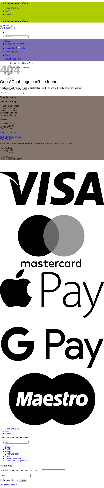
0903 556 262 (6, 139)
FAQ (7, 11)
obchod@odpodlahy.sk (10, 137)
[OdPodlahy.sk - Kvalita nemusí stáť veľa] (7, 27)
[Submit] (1, 95)
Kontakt (8, 14)
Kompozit (9, 48)
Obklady (9, 41)
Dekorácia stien (12, 454)
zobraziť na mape (8, 133)
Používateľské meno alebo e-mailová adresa (20, 471)
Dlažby (8, 45)
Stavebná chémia (13, 458)
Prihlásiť (23, 480)
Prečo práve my (12, 8)
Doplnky (9, 55)
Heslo (3, 475)
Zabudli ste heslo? (8, 485)
